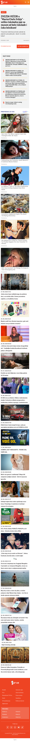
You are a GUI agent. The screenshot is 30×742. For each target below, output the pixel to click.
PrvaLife (18, 714)
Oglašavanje (5, 703)
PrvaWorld (5, 717)
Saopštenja (18, 698)
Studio (3, 698)
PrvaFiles (18, 717)
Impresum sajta (19, 689)
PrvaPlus (4, 711)
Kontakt (4, 689)
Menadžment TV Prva (7, 695)
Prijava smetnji (19, 695)
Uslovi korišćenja (19, 692)
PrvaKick (18, 711)
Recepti (4, 12)
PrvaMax (4, 714)
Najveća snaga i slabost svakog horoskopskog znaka (13, 103)
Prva (3, 692)
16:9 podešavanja (6, 700)
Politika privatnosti (20, 700)
